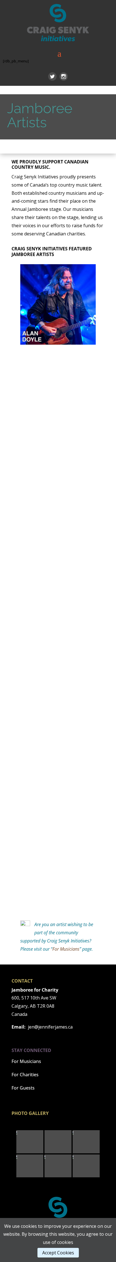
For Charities (25, 1074)
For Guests (23, 1088)
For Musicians (65, 949)
